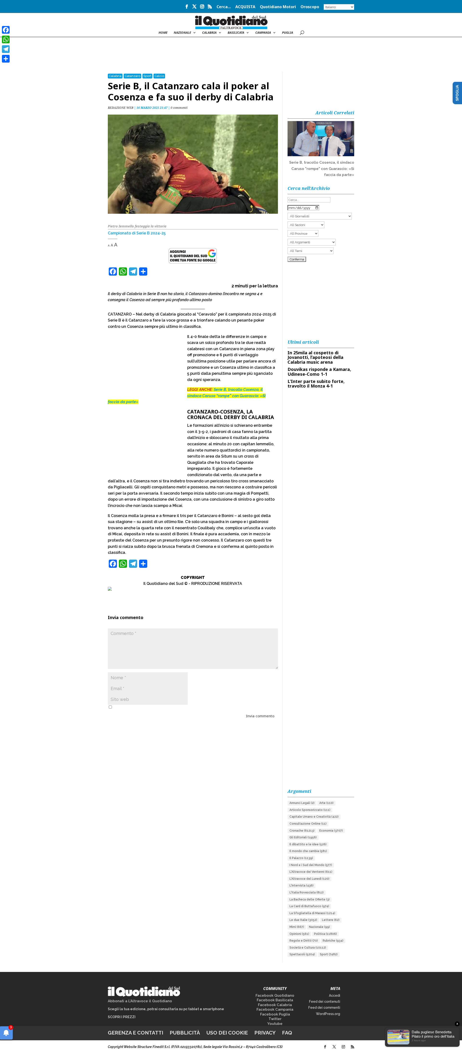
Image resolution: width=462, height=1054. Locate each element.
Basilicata (236, 33)
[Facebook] (6, 30)
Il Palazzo (301, 858)
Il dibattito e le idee (308, 844)
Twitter (275, 1019)
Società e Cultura (307, 947)
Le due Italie (303, 920)
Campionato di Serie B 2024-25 (137, 233)
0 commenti (179, 108)
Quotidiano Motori (278, 7)
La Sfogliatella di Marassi (312, 913)
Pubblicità (185, 1033)
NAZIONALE (182, 33)
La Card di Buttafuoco (309, 906)
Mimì (296, 927)
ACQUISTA (245, 7)
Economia (331, 830)
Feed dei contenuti (324, 1001)
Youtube (274, 1024)
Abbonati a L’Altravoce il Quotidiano (140, 1001)
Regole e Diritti (303, 940)
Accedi (334, 995)
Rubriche (333, 940)
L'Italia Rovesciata (306, 892)
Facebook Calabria (275, 1005)
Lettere (331, 920)
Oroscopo (310, 7)
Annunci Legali (301, 803)
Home (163, 33)
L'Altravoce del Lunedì (309, 878)
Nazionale (319, 927)
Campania (263, 33)
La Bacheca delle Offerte (309, 899)
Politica (325, 934)
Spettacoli (302, 954)
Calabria (209, 33)
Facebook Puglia (275, 1014)
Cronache (301, 830)
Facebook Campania (275, 1009)
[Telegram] (6, 49)
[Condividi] (6, 59)
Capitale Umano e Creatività (314, 816)
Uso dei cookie (227, 1033)
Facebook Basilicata (275, 1000)
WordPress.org (328, 1014)
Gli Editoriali (303, 837)
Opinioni (299, 934)
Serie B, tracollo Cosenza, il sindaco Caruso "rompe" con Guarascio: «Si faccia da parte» (321, 168)
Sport (147, 76)
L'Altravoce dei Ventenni (310, 871)
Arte (326, 803)
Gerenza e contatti (135, 1033)
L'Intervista (301, 885)
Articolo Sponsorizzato (309, 810)
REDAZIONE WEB (120, 108)
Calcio (159, 76)
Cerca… (224, 7)
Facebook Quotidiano (275, 995)
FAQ (287, 1033)
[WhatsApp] (6, 39)
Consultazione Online (308, 823)
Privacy (265, 1033)
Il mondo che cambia (308, 851)
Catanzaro (132, 76)
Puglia (287, 33)
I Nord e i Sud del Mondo (310, 865)
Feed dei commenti (324, 1007)
